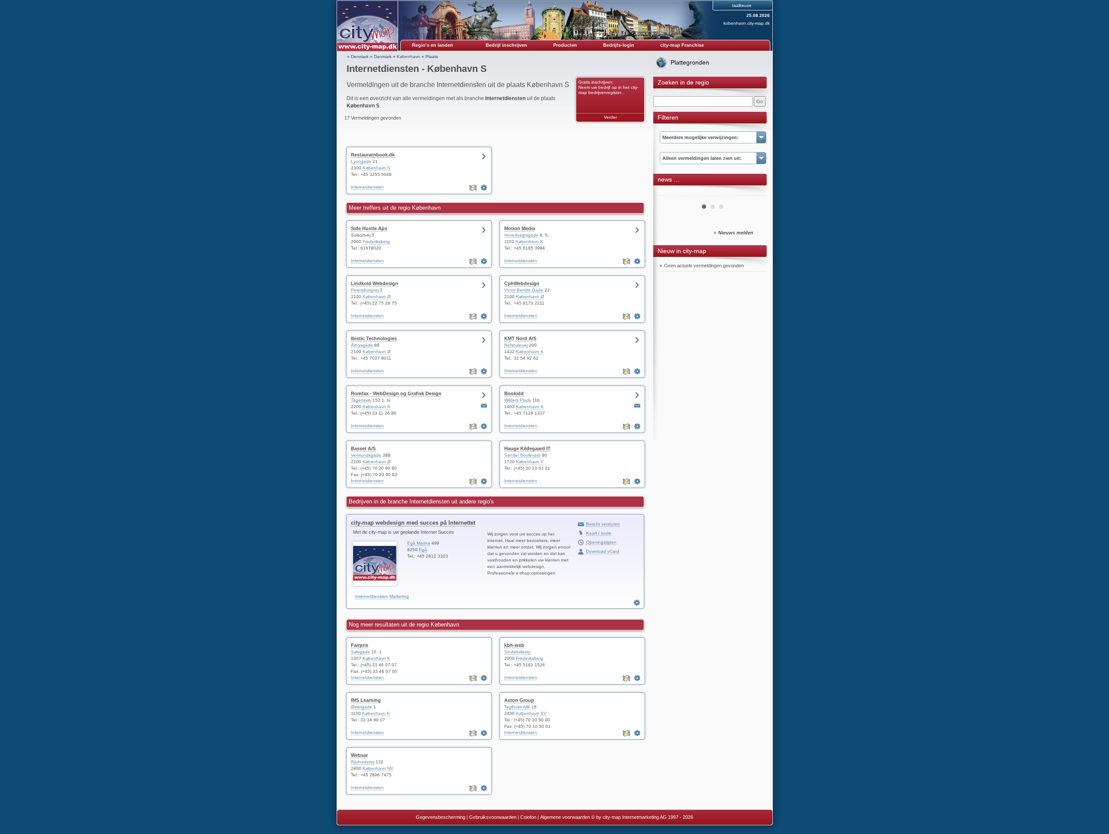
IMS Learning (366, 700)
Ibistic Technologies (374, 338)
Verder (610, 117)
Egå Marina (418, 543)
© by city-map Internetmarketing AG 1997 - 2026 (642, 817)
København (408, 56)
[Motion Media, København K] (637, 261)
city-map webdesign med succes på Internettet (413, 522)
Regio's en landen (432, 45)
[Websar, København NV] (483, 788)
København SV (531, 713)
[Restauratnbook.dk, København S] (483, 187)
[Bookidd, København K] (637, 426)
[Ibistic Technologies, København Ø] (483, 371)
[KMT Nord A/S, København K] (637, 371)
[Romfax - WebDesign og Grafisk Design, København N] (483, 426)
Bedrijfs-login (618, 45)
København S (376, 168)
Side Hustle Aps (369, 228)
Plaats (431, 56)
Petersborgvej (365, 290)
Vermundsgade (366, 455)
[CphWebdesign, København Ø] (637, 316)
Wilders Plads (517, 400)
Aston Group (519, 700)
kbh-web (514, 645)
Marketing (399, 596)
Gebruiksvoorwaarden (492, 817)
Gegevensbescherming (440, 817)
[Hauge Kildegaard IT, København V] (637, 481)
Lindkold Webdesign (374, 283)
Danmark (383, 56)
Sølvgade (360, 651)
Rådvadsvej (362, 761)
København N (376, 406)
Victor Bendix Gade (523, 290)
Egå (423, 549)
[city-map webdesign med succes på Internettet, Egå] (636, 602)
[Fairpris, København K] (483, 678)
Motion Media (519, 228)
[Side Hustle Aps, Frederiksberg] (483, 261)
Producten (565, 45)
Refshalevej (516, 345)
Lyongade (361, 161)
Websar (359, 755)
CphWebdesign (521, 283)
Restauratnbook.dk (373, 154)
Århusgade (362, 345)
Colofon (528, 817)
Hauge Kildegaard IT (527, 448)
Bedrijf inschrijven (506, 45)
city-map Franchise (682, 45)
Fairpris (359, 645)
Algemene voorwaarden (565, 817)
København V (530, 461)
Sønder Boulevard (522, 455)
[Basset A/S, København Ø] (483, 481)
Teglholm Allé (517, 706)
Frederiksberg (376, 241)
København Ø (377, 296)
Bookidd (514, 393)
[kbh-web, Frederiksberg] (637, 678)
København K (529, 241)
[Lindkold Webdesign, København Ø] (483, 316)
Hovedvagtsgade (521, 235)
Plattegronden (690, 62)
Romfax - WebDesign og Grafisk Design (396, 393)
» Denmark (358, 56)
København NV (378, 768)
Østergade (361, 706)
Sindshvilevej (517, 651)
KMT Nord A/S (520, 338)
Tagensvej (361, 400)
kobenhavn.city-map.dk (746, 23)
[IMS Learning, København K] (483, 733)
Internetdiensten (367, 187)
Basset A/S (363, 448)
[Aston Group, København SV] (637, 733)
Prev (671, 192)
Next (755, 192)
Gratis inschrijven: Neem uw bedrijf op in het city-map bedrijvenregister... (608, 87)
